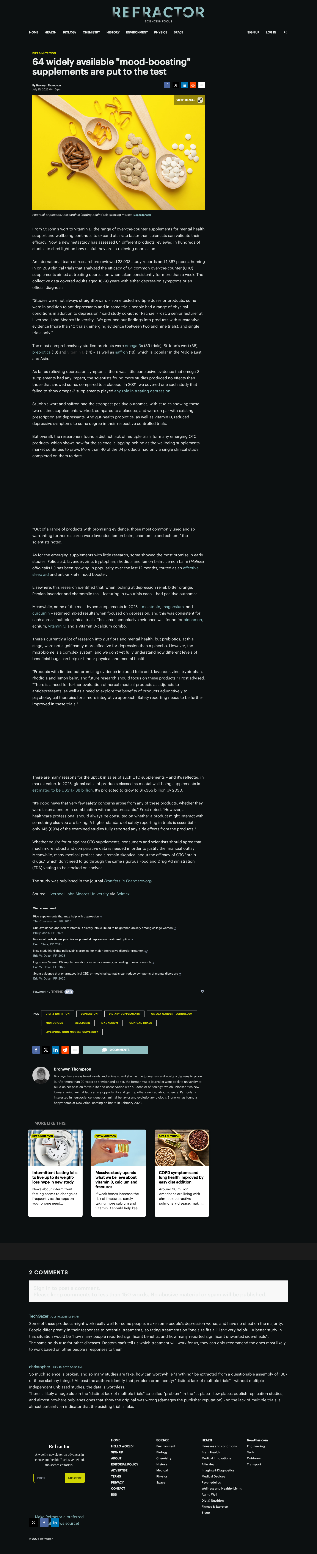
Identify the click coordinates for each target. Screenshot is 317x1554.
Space (160, 1482)
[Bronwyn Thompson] (41, 1075)
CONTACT (118, 1488)
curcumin (41, 613)
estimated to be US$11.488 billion (62, 790)
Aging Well (209, 1494)
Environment (165, 1446)
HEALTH (50, 32)
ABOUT (116, 1458)
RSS (114, 1494)
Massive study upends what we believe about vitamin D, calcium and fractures (116, 1179)
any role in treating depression (142, 390)
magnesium (173, 606)
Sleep (206, 1513)
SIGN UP (253, 32)
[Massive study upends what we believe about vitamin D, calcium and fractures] (118, 1148)
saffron (121, 352)
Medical (162, 1470)
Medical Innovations (216, 1458)
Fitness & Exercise (215, 1507)
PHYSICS (160, 32)
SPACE (178, 32)
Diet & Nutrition (44, 53)
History (161, 1464)
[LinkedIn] (184, 85)
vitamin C (56, 626)
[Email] (201, 85)
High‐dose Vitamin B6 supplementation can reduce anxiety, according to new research (92, 962)
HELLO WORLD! (122, 1446)
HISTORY (113, 32)
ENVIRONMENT (137, 32)
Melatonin (82, 1022)
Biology (162, 1452)
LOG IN (271, 32)
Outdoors (254, 1458)
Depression (89, 1013)
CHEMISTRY (91, 32)
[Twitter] (176, 85)
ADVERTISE (119, 1470)
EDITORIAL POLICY (124, 1464)
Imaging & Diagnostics (218, 1470)
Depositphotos (142, 214)
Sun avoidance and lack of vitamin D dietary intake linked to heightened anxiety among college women (103, 928)
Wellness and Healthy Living (222, 1488)
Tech (250, 1452)
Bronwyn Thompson (72, 1069)
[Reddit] (193, 85)
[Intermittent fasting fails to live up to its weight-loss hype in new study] (55, 1148)
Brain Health (211, 1452)
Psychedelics (211, 1482)
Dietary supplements (124, 1013)
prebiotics (41, 352)
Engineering (256, 1446)
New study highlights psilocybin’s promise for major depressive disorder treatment (88, 950)
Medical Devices (213, 1476)
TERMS (116, 1476)
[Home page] (158, 13)
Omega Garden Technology (172, 1013)
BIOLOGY (69, 32)
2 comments (120, 1050)
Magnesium (109, 1022)
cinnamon (193, 619)
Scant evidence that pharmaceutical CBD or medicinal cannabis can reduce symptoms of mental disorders (105, 973)
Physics (162, 1476)
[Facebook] (167, 85)
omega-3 (133, 345)
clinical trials (140, 1022)
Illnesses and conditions (219, 1446)
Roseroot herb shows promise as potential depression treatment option (81, 939)
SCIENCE (162, 1440)
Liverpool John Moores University (78, 893)
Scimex (123, 893)
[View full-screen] (200, 100)
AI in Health (210, 1464)
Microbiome (54, 1022)
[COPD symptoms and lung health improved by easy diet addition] (182, 1148)
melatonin (151, 606)
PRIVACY (117, 1482)
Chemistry (163, 1458)
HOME (33, 32)
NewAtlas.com (257, 1440)
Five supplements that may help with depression (66, 916)
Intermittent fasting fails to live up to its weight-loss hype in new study (54, 1177)
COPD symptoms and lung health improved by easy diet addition (181, 1177)
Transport (254, 1464)
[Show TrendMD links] (202, 991)
